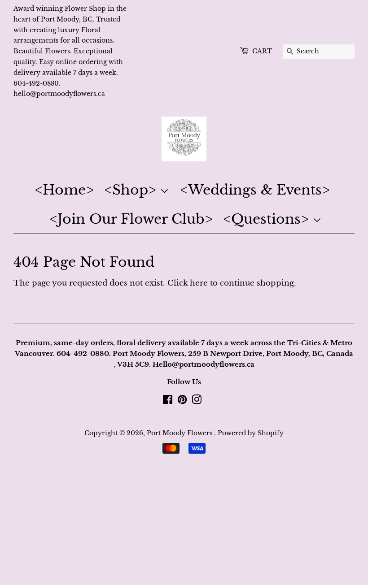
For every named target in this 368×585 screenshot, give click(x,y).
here (199, 283)
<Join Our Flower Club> (131, 219)
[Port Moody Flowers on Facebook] (167, 401)
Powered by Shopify (251, 433)
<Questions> (267, 219)
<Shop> (132, 190)
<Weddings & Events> (254, 190)
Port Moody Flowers (180, 433)
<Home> (64, 190)
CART (262, 51)
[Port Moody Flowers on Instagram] (197, 401)
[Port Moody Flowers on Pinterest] (182, 401)
